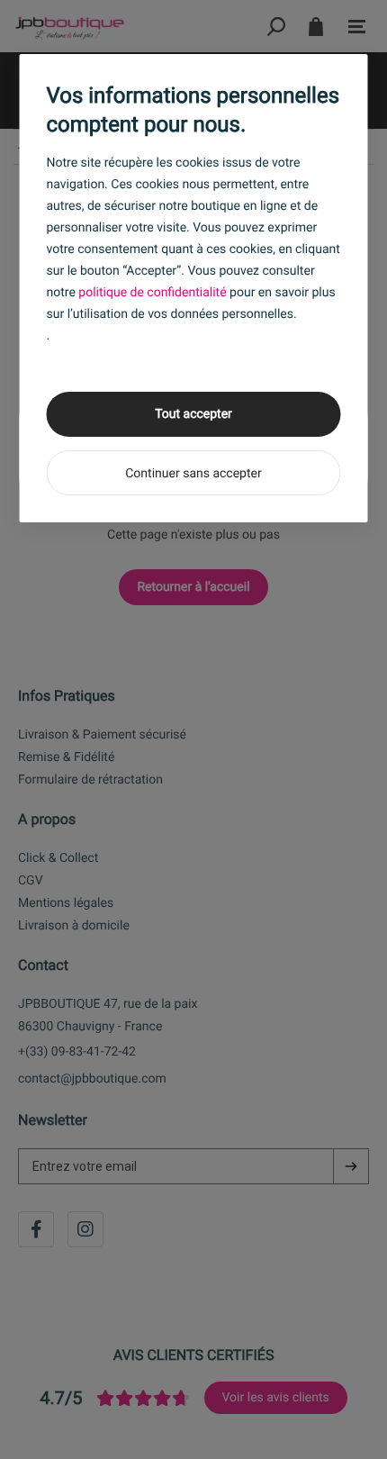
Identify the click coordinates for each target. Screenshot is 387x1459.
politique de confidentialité (152, 292)
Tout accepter (193, 414)
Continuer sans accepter (193, 474)
